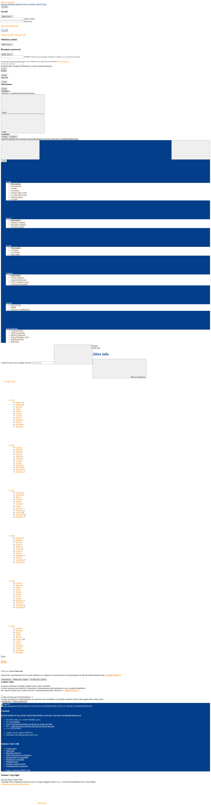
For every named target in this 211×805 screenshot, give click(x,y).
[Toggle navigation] (20, 150)
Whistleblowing (12, 762)
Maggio (19, 411)
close (4, 161)
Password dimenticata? (10, 26)
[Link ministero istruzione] (12, 4)
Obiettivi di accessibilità (15, 759)
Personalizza (6, 679)
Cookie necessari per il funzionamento (16, 697)
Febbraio (20, 404)
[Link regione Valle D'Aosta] (35, 4)
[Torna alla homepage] (105, 139)
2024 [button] (13, 490)
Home (95, 346)
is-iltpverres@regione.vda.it (31, 724)
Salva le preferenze (20, 702)
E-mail (26, 57)
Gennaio (20, 402)
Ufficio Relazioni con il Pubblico (18, 755)
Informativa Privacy (13, 753)
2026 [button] (13, 400)
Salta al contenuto (8, 2)
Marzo (19, 407)
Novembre (20, 424)
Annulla (4, 137)
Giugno (18, 413)
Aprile (18, 409)
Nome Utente (29, 19)
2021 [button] (13, 626)
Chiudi (4, 75)
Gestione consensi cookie (15, 764)
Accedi (4, 7)
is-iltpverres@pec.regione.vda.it (32, 726)
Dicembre (19, 426)
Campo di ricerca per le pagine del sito (16, 363)
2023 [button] (13, 536)
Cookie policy (11, 749)
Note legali (10, 751)
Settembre (19, 420)
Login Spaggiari (63, 61)
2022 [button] (13, 581)
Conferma (13, 137)
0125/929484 (14, 722)
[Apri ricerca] (190, 150)
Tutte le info (10, 381)
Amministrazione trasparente (17, 766)
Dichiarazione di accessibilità (17, 757)
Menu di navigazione (137, 377)
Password (28, 21)
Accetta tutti (38, 679)
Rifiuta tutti (21, 679)
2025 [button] (13, 445)
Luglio (19, 415)
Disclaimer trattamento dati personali (15, 784)
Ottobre (18, 422)
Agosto (18, 418)
